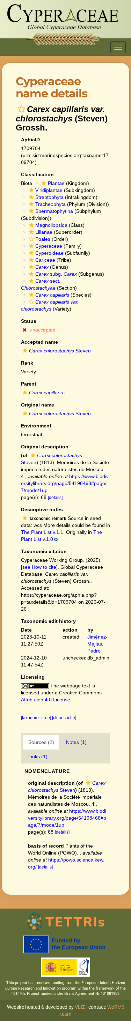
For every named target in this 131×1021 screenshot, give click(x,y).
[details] (55, 497)
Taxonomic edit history (48, 621)
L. (48, 392)
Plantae (56, 183)
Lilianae (43, 232)
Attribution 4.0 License (45, 699)
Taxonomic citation (44, 551)
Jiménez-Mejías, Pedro (97, 644)
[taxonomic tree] (36, 717)
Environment (36, 425)
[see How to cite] (39, 567)
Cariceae (45, 260)
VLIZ (80, 1007)
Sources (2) (41, 742)
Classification (37, 174)
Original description (44, 446)
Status (28, 321)
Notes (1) (76, 742)
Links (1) (38, 756)
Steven (60, 350)
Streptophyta (49, 197)
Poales (42, 239)
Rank (27, 363)
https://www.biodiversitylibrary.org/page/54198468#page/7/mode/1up (65, 483)
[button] (21, 109)
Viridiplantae (49, 190)
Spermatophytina (54, 211)
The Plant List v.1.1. (43, 532)
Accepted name (39, 342)
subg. (56, 274)
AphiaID (30, 139)
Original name (37, 405)
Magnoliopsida (51, 225)
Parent (28, 384)
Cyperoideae (49, 253)
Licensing (33, 677)
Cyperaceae (48, 246)
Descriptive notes (42, 509)
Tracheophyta (50, 204)
